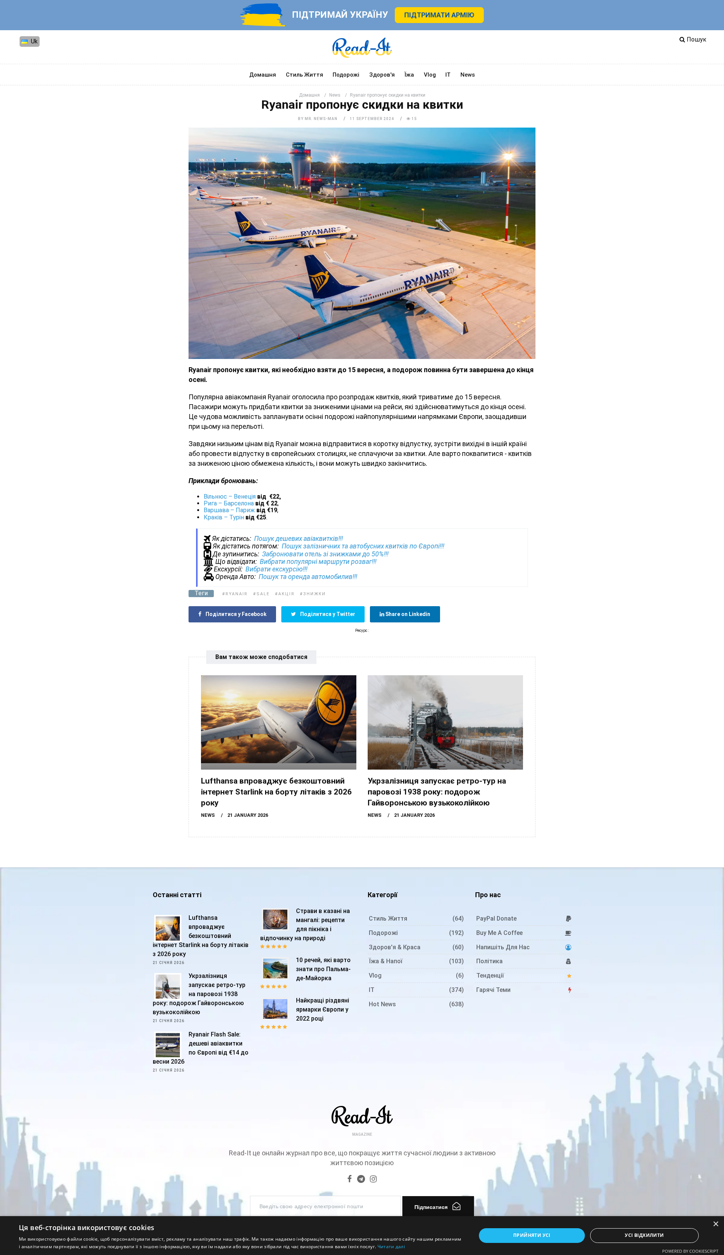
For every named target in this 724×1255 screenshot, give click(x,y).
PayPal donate (496, 918)
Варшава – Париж (229, 510)
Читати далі (391, 1246)
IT (448, 74)
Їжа (409, 74)
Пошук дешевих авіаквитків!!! (298, 538)
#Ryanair (235, 593)
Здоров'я (382, 74)
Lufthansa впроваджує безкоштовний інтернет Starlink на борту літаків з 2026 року (276, 791)
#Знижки (313, 593)
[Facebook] (349, 1179)
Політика (489, 961)
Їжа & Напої (385, 961)
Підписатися (431, 1207)
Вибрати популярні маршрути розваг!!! (318, 561)
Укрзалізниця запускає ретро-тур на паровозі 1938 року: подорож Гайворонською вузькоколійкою (437, 791)
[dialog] (362, 1235)
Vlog (430, 74)
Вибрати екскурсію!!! (276, 569)
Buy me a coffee (499, 932)
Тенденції (490, 975)
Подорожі (346, 74)
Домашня (262, 74)
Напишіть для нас (503, 947)
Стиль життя (304, 74)
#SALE (261, 593)
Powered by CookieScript (690, 1251)
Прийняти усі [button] (532, 1235)
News (467, 74)
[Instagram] (373, 1179)
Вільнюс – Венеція (230, 496)
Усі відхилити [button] (644, 1235)
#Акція (285, 593)
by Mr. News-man (317, 119)
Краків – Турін (224, 517)
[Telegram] (361, 1179)
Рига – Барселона (229, 503)
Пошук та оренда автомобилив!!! (308, 577)
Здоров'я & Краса (394, 947)
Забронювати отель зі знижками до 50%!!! (325, 554)
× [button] (715, 1224)
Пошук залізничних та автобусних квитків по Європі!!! (363, 546)
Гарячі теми (493, 989)
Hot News (382, 1004)
